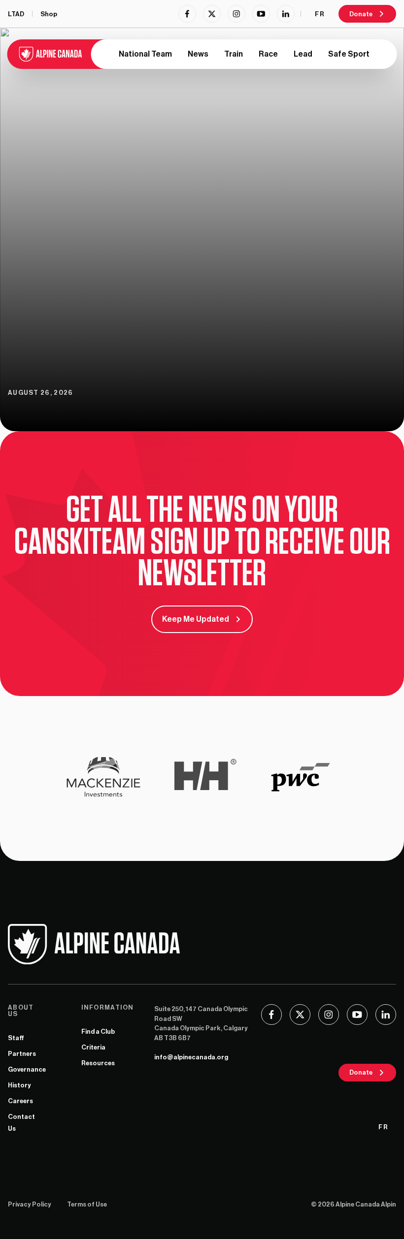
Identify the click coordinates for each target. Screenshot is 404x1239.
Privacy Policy (29, 1204)
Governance (27, 1069)
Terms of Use (87, 1204)
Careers (20, 1101)
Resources (98, 1063)
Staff (16, 1038)
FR (320, 14)
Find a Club (98, 1031)
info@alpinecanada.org (191, 1057)
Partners (22, 1053)
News (198, 54)
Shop (48, 14)
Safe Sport (349, 54)
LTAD (16, 14)
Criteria (93, 1047)
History (19, 1085)
